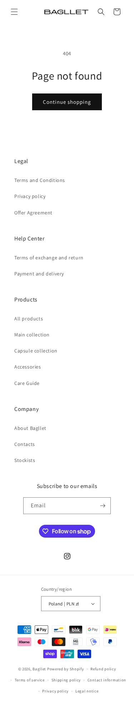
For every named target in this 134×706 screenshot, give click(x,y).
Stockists (24, 460)
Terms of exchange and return (49, 257)
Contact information (107, 679)
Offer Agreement (33, 212)
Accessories (27, 367)
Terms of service (30, 679)
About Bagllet (30, 428)
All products (28, 318)
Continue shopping (67, 101)
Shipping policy (66, 679)
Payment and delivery (39, 273)
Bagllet (39, 668)
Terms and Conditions (39, 180)
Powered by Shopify (65, 668)
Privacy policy (29, 196)
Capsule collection (36, 350)
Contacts (24, 444)
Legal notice (86, 691)
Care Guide (27, 383)
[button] (14, 12)
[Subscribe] (102, 505)
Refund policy (103, 668)
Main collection (32, 334)
